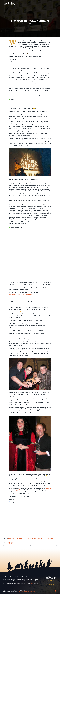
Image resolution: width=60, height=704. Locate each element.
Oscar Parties (41, 538)
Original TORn (33, 538)
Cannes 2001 (11, 538)
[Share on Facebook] (12, 542)
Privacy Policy (26, 591)
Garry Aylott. (20, 591)
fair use (32, 583)
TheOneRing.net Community (15, 540)
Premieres (53, 538)
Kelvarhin (35, 23)
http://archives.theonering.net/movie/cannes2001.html (22, 294)
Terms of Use (32, 591)
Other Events (47, 538)
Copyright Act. (7, 584)
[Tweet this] (9, 542)
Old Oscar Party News (24, 538)
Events (16, 538)
